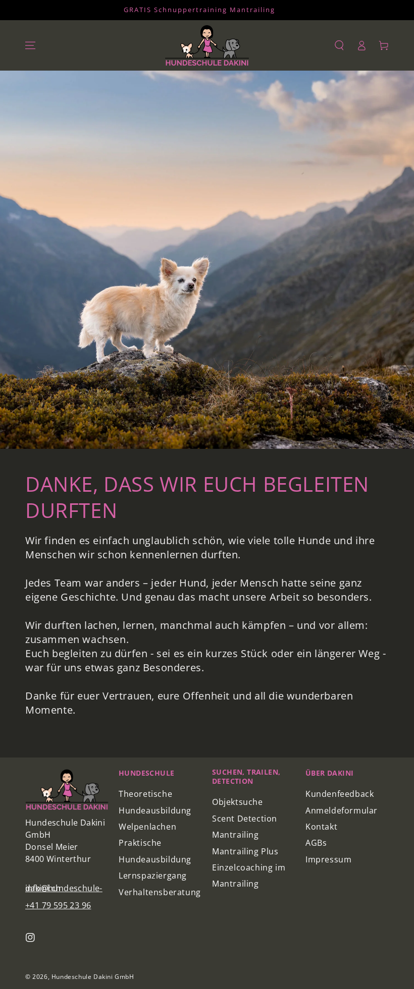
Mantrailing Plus (245, 851)
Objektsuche (237, 801)
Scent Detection (244, 818)
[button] (339, 45)
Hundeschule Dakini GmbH (92, 976)
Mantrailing (235, 834)
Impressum (328, 859)
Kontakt (321, 826)
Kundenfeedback (339, 793)
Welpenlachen (147, 826)
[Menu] (30, 45)
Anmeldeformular (341, 810)
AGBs (316, 842)
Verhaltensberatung (160, 892)
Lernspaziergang (153, 875)
